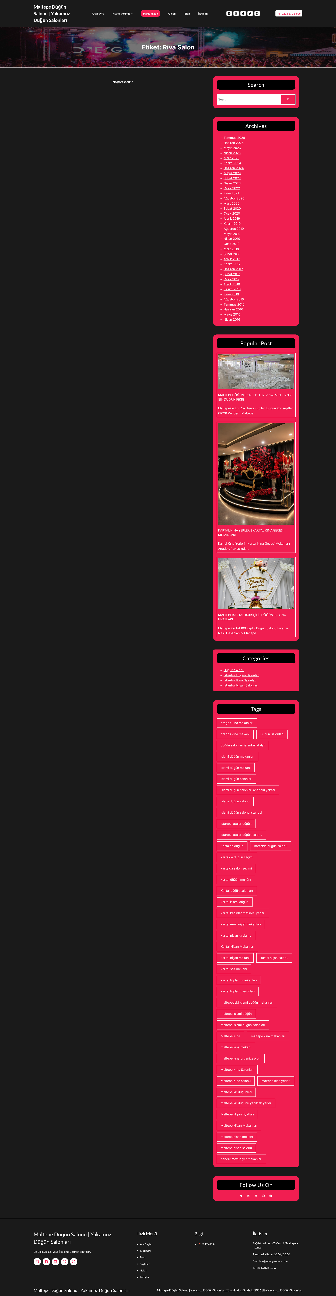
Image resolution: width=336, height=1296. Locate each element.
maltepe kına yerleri (275, 1081)
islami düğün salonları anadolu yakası (248, 790)
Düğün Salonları (272, 734)
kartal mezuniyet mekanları (241, 924)
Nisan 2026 (232, 153)
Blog (142, 1257)
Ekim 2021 (231, 193)
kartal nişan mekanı (235, 958)
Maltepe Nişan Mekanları (239, 1125)
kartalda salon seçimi (236, 868)
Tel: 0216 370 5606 (264, 1268)
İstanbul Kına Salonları (240, 680)
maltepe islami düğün (236, 1014)
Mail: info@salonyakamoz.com (270, 1261)
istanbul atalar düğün (236, 823)
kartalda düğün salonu (270, 846)
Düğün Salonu (234, 670)
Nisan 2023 (232, 183)
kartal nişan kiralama (236, 935)
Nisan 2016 (232, 319)
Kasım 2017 (232, 264)
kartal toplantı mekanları (239, 980)
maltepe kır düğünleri (236, 1092)
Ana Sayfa (146, 1244)
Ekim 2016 (231, 294)
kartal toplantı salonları (238, 991)
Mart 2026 (231, 158)
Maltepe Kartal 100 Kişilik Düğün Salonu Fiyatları (252, 617)
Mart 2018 (231, 249)
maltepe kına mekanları (268, 1036)
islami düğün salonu (235, 801)
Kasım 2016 (232, 289)
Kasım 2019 (232, 223)
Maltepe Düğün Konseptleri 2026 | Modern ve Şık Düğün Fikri (255, 397)
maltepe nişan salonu (236, 1148)
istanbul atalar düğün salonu (241, 835)
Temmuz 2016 (234, 304)
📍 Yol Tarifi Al (206, 1244)
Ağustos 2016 (234, 299)
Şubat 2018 (232, 254)
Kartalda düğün (232, 846)
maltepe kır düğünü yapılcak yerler (246, 1103)
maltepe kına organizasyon (241, 1058)
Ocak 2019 (231, 244)
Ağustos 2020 (234, 198)
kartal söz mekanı (234, 969)
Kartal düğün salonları (237, 890)
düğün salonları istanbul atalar (243, 745)
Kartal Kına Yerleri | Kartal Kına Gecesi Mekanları (251, 532)
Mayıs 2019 (232, 234)
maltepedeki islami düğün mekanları (247, 1002)
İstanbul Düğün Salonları (241, 675)
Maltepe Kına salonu (236, 1081)
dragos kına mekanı (235, 734)
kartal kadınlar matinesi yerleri (243, 913)
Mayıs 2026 (232, 148)
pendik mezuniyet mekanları (241, 1159)
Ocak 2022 (232, 188)
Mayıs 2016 (232, 314)
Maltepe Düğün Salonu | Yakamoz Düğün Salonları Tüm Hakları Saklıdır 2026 (209, 1290)
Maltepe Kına (230, 1036)
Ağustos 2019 (234, 229)
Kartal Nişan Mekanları (237, 946)
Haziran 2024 (234, 168)
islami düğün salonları (236, 779)
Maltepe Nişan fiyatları (237, 1114)
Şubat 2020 (232, 208)
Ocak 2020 (232, 213)
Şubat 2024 (232, 178)
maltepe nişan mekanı (237, 1137)
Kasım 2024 (232, 163)
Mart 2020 (231, 203)
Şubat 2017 (232, 274)
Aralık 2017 (232, 259)
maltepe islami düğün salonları (243, 1025)
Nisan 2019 (232, 239)
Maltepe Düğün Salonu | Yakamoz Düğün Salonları (52, 13)
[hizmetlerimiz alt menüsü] (132, 13)
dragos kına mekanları (237, 723)
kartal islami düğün (234, 902)
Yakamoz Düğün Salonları (284, 1290)
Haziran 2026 (234, 143)
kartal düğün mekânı (236, 879)
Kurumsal (145, 1250)
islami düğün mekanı (236, 768)
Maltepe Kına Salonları (237, 1069)
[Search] (288, 99)
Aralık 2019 (232, 218)
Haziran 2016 (233, 309)
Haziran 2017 (233, 269)
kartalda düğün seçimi (237, 857)
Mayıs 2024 (232, 173)
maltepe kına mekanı (236, 1047)
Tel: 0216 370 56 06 (289, 13)
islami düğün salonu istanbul (241, 812)
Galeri (143, 1270)
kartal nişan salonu (274, 958)
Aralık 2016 (232, 284)
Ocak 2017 (231, 279)
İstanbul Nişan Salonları (241, 685)
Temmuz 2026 (234, 138)
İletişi (143, 1277)
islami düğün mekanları (237, 756)
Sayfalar (145, 1263)
